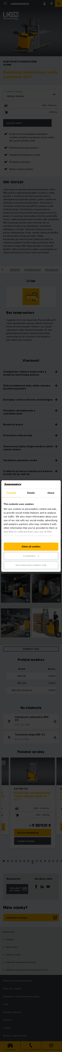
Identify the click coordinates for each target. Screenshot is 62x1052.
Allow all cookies (31, 546)
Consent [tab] (11, 492)
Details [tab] (31, 492)
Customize (29, 556)
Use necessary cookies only (31, 565)
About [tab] (50, 492)
